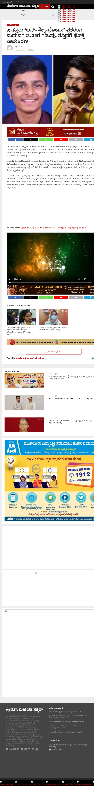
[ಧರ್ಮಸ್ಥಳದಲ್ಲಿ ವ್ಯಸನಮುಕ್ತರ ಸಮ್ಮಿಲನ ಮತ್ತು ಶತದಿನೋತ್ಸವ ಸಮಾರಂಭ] (68, 759)
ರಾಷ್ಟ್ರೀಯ (23, 14)
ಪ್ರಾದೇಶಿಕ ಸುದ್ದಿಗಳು (22, 358)
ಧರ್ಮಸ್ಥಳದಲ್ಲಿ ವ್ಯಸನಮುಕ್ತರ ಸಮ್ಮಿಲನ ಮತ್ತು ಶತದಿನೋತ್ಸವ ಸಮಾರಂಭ (68, 745)
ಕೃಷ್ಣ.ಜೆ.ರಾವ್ (82, 228)
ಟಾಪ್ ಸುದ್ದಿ (33, 358)
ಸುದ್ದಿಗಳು (41, 358)
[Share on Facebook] (15, 139)
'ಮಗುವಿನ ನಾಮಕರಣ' (49, 228)
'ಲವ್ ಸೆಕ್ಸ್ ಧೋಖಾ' (61, 228)
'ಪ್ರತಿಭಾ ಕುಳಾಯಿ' (37, 228)
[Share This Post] (31, 139)
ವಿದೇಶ (23, 11)
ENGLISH (44, 6)
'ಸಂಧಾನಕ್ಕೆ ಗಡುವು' (73, 228)
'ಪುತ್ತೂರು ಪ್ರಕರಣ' (26, 228)
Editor (20, 47)
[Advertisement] (50, 209)
